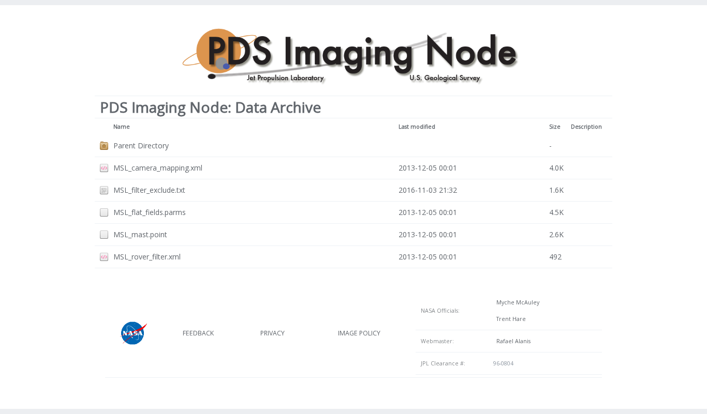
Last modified (417, 126)
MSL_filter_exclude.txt (149, 190)
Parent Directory (141, 145)
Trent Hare (509, 319)
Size (555, 126)
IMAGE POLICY (359, 333)
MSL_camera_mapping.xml (157, 168)
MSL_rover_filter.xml (147, 257)
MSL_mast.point (140, 234)
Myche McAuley (516, 302)
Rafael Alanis (512, 341)
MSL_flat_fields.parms (149, 212)
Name (121, 126)
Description (586, 126)
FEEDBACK (198, 333)
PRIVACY (272, 333)
